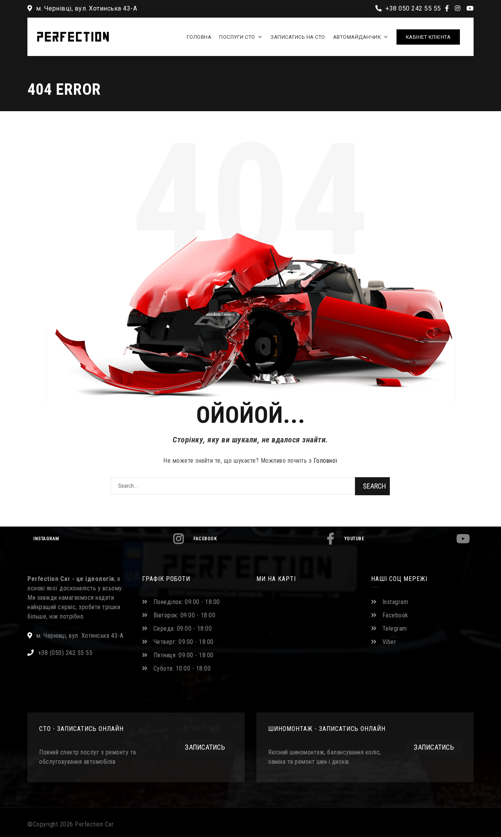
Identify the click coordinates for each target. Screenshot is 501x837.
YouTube (354, 538)
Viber (389, 642)
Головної (326, 460)
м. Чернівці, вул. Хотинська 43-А (85, 8)
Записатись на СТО (297, 37)
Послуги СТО (237, 37)
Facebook (205, 538)
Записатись (205, 747)
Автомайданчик (357, 37)
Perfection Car (94, 824)
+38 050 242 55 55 (412, 8)
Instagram (46, 538)
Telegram (394, 628)
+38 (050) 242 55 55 (65, 653)
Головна (199, 37)
